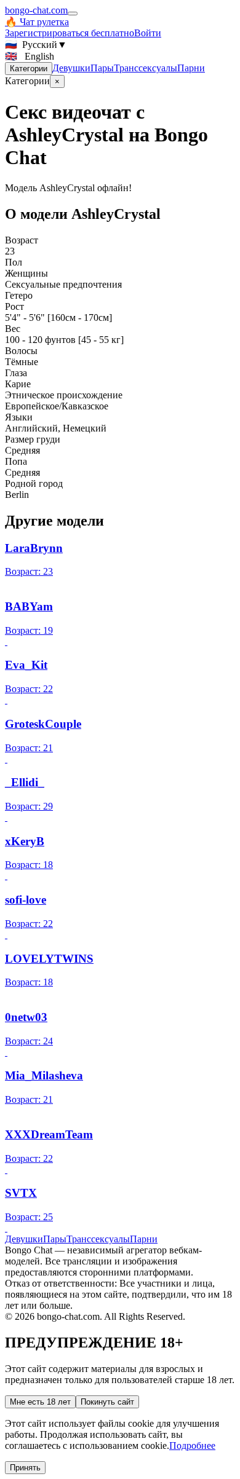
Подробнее (192, 1445)
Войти (147, 33)
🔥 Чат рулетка (37, 22)
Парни (191, 68)
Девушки (71, 68)
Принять (25, 1467)
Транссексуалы (145, 68)
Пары (102, 68)
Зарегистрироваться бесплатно (69, 33)
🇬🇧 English (29, 56)
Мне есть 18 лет (40, 1401)
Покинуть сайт (107, 1401)
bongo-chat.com (36, 10)
